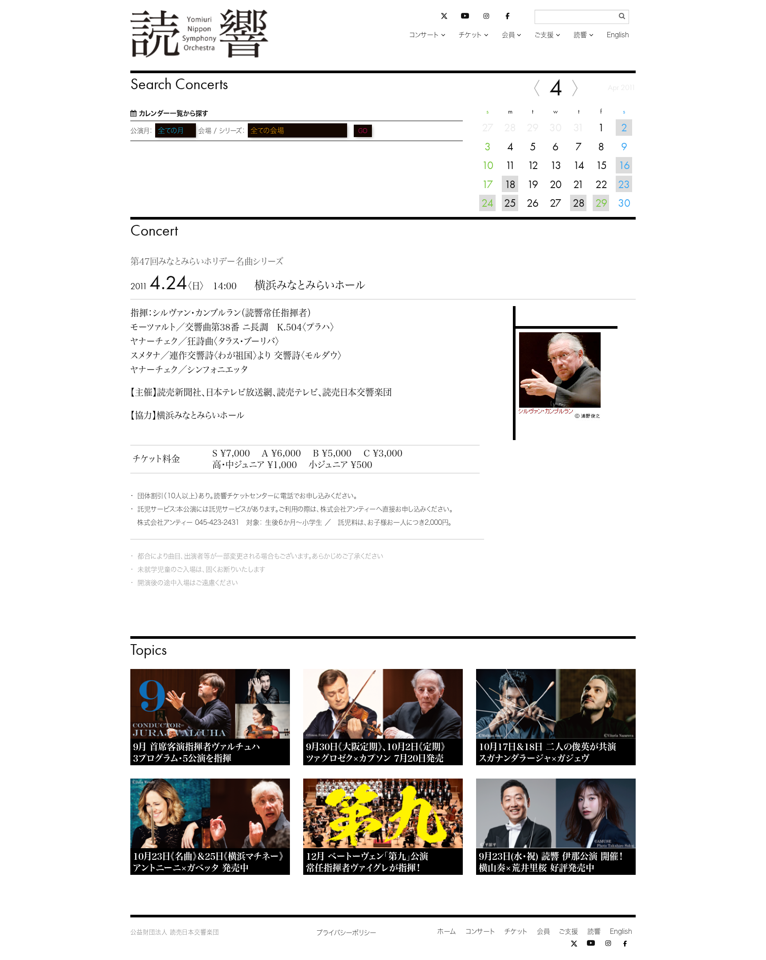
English (618, 34)
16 (624, 165)
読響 (580, 34)
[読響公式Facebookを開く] (508, 17)
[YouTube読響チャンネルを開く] (465, 17)
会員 (508, 34)
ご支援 (544, 34)
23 (624, 184)
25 (510, 203)
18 (510, 184)
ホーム (447, 931)
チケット (470, 34)
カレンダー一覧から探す (173, 113)
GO (362, 131)
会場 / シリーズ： (222, 130)
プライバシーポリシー (346, 932)
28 (579, 203)
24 (487, 203)
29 (601, 203)
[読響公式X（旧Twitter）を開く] (444, 17)
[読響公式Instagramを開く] (486, 17)
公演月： (141, 130)
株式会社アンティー (165, 522)
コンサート (424, 34)
